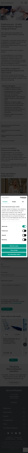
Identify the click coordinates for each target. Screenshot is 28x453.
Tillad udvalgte (14, 250)
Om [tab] (23, 201)
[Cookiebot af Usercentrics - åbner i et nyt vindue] (20, 198)
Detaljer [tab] (14, 201)
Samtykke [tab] (5, 201)
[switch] (23, 230)
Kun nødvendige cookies (14, 254)
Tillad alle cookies (14, 246)
